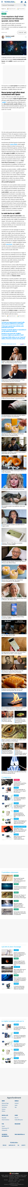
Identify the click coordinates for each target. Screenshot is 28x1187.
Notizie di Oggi (5, 1103)
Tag (18, 1145)
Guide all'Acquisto (19, 1119)
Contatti (23, 1145)
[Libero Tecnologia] (14, 1142)
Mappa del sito (12, 1145)
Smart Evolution (5, 1119)
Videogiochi (4, 1130)
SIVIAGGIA (19, 1176)
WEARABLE (16, 779)
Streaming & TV (5, 1128)
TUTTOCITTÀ (11, 1176)
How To (16, 1117)
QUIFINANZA (23, 1176)
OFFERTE (16, 787)
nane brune (9, 244)
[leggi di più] (26, 37)
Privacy (16, 1179)
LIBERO (2, 1175)
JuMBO (4, 102)
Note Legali (11, 1179)
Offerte (3, 1111)
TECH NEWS (16, 966)
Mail (22, 4)
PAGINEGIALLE (11, 1175)
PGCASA (25, 1175)
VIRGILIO (6, 1175)
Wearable (4, 1117)
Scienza (3, 1109)
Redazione (17, 1123)
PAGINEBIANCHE (5, 1176)
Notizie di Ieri (5, 1105)
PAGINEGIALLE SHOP (19, 1175)
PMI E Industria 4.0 (20, 1134)
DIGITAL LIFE (5, 1115)
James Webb (13, 144)
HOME (2, 11)
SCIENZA (6, 11)
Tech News (4, 1107)
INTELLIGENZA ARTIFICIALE (20, 826)
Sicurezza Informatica (5, 1135)
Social (3, 1126)
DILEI (15, 1176)
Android (16, 1103)
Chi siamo (6, 1179)
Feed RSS (4, 1145)
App (16, 1107)
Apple (16, 1105)
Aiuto (19, 1181)
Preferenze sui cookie (12, 1181)
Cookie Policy (21, 1179)
